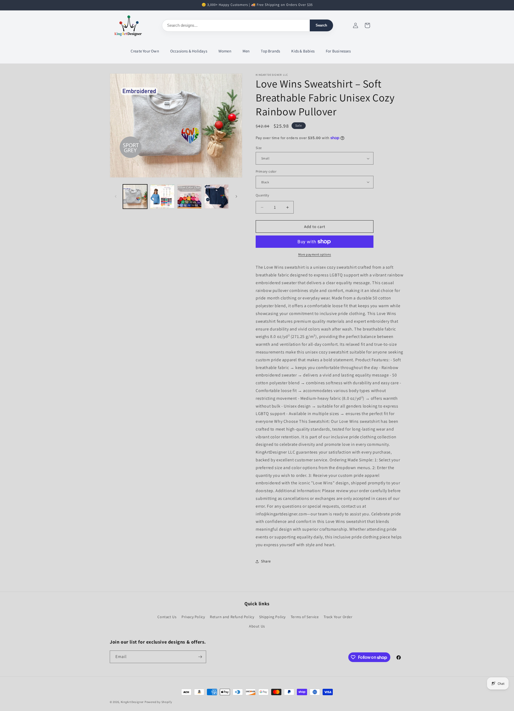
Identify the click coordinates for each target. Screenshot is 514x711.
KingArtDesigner (132, 702)
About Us (257, 625)
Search (321, 25)
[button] (145, 51)
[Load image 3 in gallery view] (189, 196)
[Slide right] (236, 196)
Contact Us (166, 616)
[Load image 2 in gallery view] (162, 196)
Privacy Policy (193, 616)
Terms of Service (305, 616)
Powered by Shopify (158, 702)
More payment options (314, 254)
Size (259, 148)
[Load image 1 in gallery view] (135, 196)
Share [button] (266, 561)
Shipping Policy (272, 616)
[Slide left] (116, 196)
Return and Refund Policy (232, 616)
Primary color (266, 171)
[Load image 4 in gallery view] (216, 196)
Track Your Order (338, 616)
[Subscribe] (200, 657)
